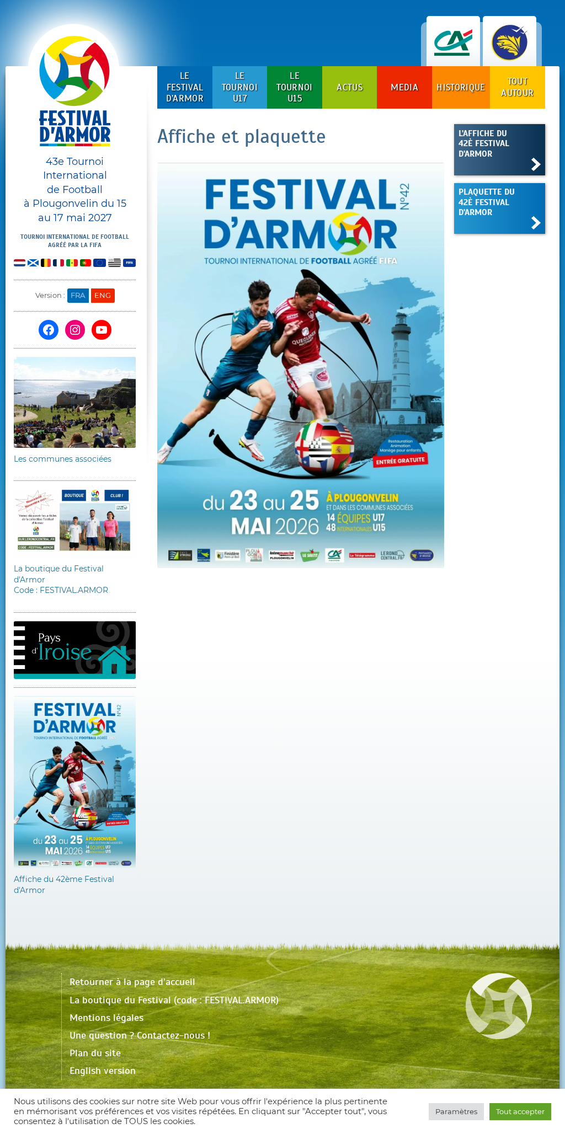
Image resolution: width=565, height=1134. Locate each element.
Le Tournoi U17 (240, 87)
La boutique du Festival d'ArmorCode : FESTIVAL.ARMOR (61, 579)
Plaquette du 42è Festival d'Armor (487, 201)
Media (404, 87)
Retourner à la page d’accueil (132, 982)
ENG (102, 295)
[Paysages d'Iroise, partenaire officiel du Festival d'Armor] (509, 55)
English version (103, 1071)
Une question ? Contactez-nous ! (140, 1035)
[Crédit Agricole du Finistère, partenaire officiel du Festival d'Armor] (453, 55)
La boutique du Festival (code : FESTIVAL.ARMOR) (174, 1000)
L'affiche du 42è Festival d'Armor (484, 143)
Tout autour (517, 87)
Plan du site (95, 1053)
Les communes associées (62, 459)
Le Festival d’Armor (185, 87)
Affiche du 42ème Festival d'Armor (64, 884)
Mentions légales (106, 1018)
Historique (460, 87)
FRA (78, 295)
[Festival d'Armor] (74, 95)
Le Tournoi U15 (294, 87)
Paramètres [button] (456, 1111)
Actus (350, 87)
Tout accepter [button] (520, 1111)
